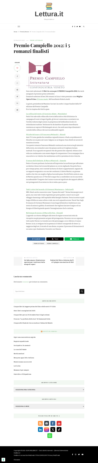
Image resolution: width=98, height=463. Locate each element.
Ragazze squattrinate (21, 341)
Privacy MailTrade (54, 455)
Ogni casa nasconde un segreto (25, 337)
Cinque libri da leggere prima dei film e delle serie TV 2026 (35, 306)
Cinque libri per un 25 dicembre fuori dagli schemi (32, 315)
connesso (25, 282)
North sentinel (19, 353)
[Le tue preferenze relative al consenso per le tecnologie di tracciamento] (3, 459)
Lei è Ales (17, 366)
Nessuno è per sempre (21, 370)
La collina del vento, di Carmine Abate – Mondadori (46, 114)
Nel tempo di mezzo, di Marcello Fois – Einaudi (44, 213)
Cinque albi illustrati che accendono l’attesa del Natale (33, 323)
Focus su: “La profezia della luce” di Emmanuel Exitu (32, 319)
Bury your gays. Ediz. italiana (24, 358)
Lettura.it (49, 14)
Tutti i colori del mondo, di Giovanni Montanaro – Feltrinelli (50, 189)
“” (43, 99)
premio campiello (52, 243)
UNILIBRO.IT (33, 450)
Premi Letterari (36, 40)
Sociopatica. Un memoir (22, 345)
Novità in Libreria (50, 331)
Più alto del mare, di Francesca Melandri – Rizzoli (45, 134)
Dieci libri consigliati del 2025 (24, 311)
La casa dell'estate (20, 349)
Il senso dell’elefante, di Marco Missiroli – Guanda (46, 161)
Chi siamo (17, 460)
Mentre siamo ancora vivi (23, 362)
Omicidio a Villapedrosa (22, 374)
